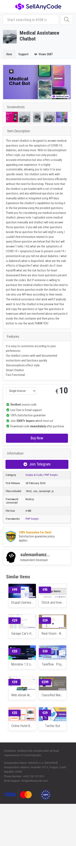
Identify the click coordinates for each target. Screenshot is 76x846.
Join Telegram (39, 464)
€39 (45, 620)
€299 (45, 682)
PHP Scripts (51, 474)
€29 (14, 620)
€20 (14, 651)
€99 (14, 590)
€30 (45, 651)
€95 (45, 590)
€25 (14, 713)
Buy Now (37, 438)
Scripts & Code (34, 474)
